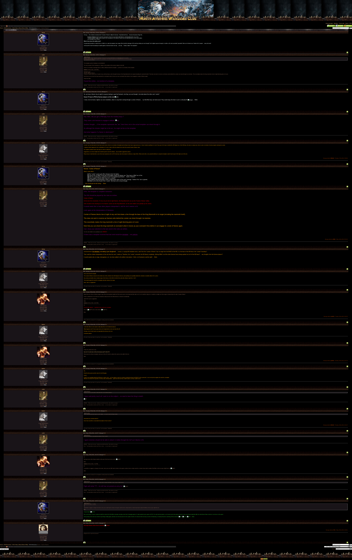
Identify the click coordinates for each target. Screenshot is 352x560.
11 (106, 324)
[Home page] (88, 52)
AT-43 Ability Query (33, 28)
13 (106, 368)
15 (106, 410)
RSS (350, 23)
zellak (43, 54)
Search (347, 23)
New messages (329, 23)
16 (105, 433)
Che (43, 523)
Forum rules (341, 23)
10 (106, 292)
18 (105, 479)
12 (106, 345)
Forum (1, 28)
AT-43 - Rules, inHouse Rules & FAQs (20, 28)
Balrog (43, 32)
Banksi (43, 142)
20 (105, 523)
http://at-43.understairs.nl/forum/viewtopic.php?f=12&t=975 (97, 351)
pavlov (43, 292)
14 (106, 389)
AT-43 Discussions (7, 28)
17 (105, 454)
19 (105, 500)
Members (336, 23)
